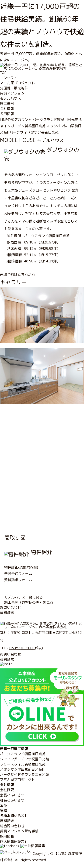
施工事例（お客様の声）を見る (28, 602)
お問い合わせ (10, 607)
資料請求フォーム (18, 579)
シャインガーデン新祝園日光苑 (24, 759)
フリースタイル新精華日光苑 (23, 764)
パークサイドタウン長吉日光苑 (34, 132)
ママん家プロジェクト (17, 82)
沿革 (3, 805)
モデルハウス (10, 98)
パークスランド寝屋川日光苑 (55, 119)
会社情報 (7, 108)
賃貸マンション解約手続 (19, 831)
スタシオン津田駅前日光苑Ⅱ (22, 769)
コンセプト (9, 77)
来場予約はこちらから (17, 274)
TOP (3, 72)
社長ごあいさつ (12, 800)
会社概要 (7, 789)
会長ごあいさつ (12, 795)
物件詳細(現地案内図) (21, 567)
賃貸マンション (12, 93)
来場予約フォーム (18, 573)
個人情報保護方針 (14, 841)
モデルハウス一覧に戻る (23, 597)
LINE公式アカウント (16, 119)
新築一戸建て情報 (14, 748)
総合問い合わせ (12, 825)
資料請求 (7, 612)
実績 (3, 810)
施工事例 (7, 103)
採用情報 (7, 113)
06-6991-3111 (21, 647)
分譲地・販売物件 (14, 88)
